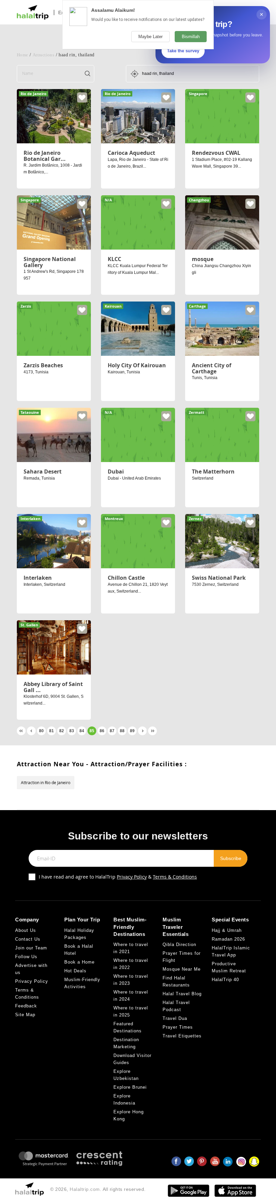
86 (102, 730)
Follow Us (26, 956)
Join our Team (31, 947)
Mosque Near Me (182, 969)
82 (61, 730)
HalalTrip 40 (225, 979)
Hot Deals (75, 970)
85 (92, 730)
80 (41, 730)
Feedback (26, 1005)
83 (71, 730)
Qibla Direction (179, 944)
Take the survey (183, 50)
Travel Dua (175, 1018)
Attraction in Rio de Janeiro (45, 782)
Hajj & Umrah (227, 930)
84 (81, 730)
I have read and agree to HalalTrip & (118, 877)
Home (22, 54)
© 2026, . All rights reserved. (98, 1189)
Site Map (25, 1014)
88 (122, 730)
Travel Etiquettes (182, 1035)
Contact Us (27, 939)
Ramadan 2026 (228, 939)
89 (132, 730)
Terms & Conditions (175, 877)
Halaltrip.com (85, 1189)
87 (112, 730)
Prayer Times (178, 1027)
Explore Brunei (130, 1087)
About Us (25, 930)
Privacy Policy (132, 877)
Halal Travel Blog (182, 993)
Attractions (43, 54)
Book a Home (79, 962)
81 (51, 730)
